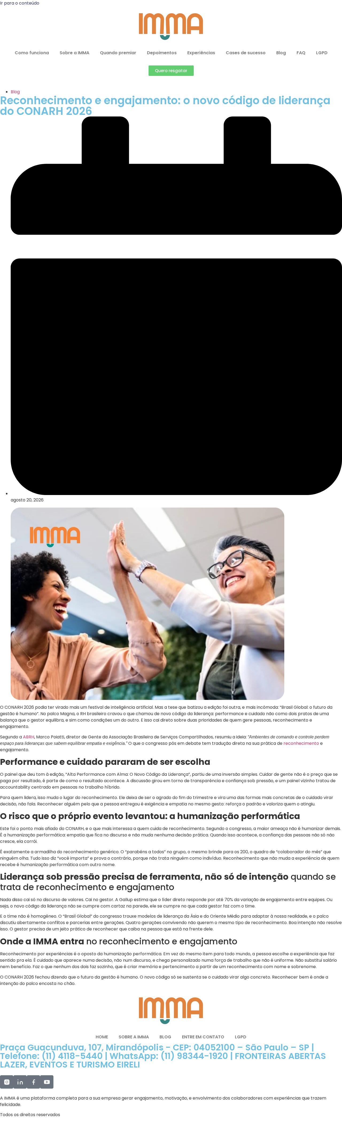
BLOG (165, 1037)
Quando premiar (118, 53)
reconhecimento (301, 743)
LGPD (322, 53)
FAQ (301, 53)
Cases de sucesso (246, 53)
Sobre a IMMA (74, 53)
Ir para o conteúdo (19, 3)
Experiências (201, 53)
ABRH (28, 737)
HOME (102, 1037)
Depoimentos (162, 53)
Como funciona (32, 53)
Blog (281, 53)
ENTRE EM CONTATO (203, 1037)
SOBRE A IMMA (134, 1037)
